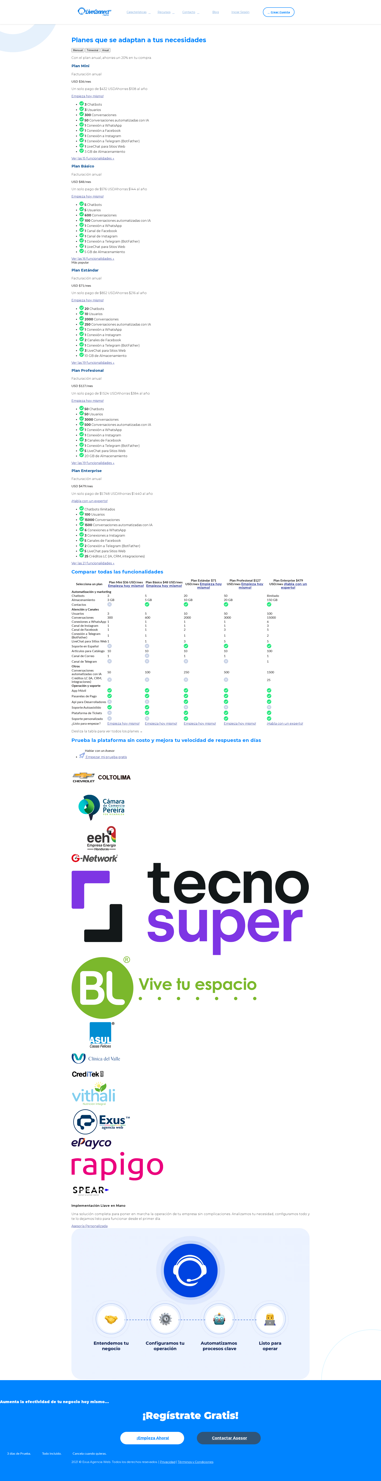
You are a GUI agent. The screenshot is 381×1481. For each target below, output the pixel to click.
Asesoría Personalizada (89, 1226)
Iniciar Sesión (240, 12)
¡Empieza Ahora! (153, 1438)
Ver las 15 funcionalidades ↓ (92, 158)
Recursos (164, 12)
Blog (215, 12)
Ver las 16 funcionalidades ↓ (92, 259)
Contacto (188, 12)
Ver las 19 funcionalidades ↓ (92, 363)
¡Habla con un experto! (89, 501)
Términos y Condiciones (195, 1462)
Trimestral (92, 50)
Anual (105, 50)
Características (136, 12)
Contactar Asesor (229, 1438)
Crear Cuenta (280, 12)
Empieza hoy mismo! (87, 96)
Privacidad (167, 1462)
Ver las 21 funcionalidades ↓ (92, 563)
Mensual (78, 50)
